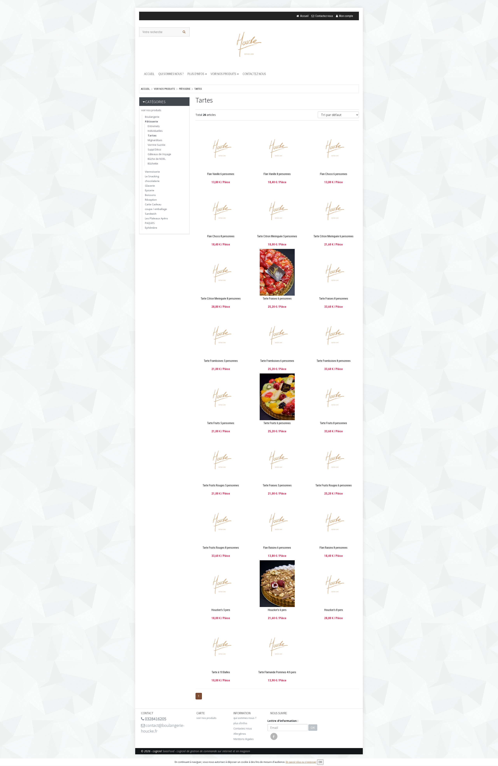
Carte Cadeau (153, 204)
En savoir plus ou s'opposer (301, 762)
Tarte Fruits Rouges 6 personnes (334, 485)
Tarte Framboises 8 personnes (334, 361)
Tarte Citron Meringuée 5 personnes (277, 236)
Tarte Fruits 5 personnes (220, 423)
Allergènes (239, 733)
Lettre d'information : (282, 721)
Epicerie (149, 190)
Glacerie (150, 185)
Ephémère (151, 227)
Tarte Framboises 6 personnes (277, 361)
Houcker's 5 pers (220, 610)
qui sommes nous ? (171, 74)
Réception (151, 199)
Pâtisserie (184, 88)
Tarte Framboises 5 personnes (221, 361)
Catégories (155, 101)
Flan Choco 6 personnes (333, 174)
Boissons (150, 195)
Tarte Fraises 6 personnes (277, 298)
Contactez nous (254, 74)
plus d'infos (196, 74)
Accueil (149, 74)
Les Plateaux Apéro (156, 218)
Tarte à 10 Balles (221, 672)
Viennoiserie (152, 171)
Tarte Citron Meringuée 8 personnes (221, 298)
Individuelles (155, 131)
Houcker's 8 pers (333, 610)
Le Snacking (152, 176)
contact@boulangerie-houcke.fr (162, 728)
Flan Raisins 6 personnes (277, 547)
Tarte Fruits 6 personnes (277, 423)
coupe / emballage (156, 209)
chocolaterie (152, 181)
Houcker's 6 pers (277, 610)
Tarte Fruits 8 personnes (333, 423)
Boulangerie (152, 117)
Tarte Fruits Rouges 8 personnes (221, 547)
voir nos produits (224, 74)
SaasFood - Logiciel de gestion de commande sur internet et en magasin (206, 751)
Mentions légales (243, 739)
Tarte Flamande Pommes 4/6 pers (277, 672)
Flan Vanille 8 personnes (277, 174)
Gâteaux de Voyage (159, 154)
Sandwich (150, 213)
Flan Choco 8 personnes (220, 236)
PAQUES (150, 223)
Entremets (154, 126)
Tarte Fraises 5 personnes (277, 485)
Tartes (198, 88)
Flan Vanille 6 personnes (220, 174)
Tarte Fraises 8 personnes (333, 298)
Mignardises (155, 140)
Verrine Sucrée (156, 145)
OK (313, 727)
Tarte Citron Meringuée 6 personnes (333, 236)
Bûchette (153, 163)
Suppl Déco (154, 149)
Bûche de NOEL (157, 159)
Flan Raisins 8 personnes (333, 547)
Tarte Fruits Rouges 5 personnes (221, 485)
